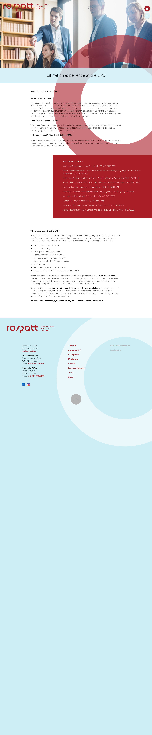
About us (72, 346)
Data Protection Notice (120, 346)
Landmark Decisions (77, 368)
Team (70, 372)
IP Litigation (73, 355)
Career (71, 377)
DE (147, 15)
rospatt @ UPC (74, 350)
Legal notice (115, 350)
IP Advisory (73, 359)
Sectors (71, 363)
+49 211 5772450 (36, 363)
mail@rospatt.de (29, 351)
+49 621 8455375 (36, 376)
